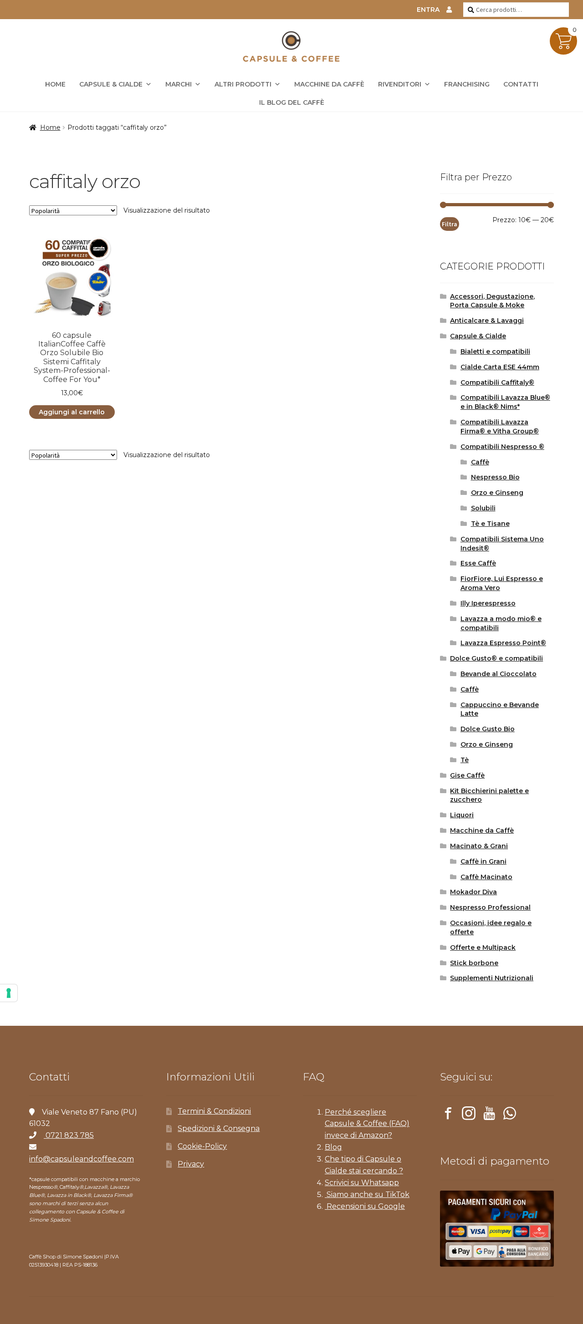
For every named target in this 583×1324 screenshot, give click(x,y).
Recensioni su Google (365, 1206)
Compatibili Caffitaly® (497, 382)
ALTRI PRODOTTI (243, 84)
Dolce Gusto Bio (487, 729)
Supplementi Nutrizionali (491, 978)
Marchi (178, 84)
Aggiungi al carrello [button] (72, 412)
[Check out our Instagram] (469, 1115)
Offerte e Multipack (483, 947)
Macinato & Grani (479, 846)
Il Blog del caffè (291, 102)
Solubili (483, 508)
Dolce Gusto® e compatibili (496, 658)
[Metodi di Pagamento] (497, 1229)
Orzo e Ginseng (497, 493)
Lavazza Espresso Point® (503, 643)
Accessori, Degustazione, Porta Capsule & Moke (492, 301)
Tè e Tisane (490, 523)
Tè (464, 760)
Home (50, 127)
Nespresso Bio (495, 477)
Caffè (480, 462)
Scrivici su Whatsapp (362, 1182)
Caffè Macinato (486, 877)
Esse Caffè (478, 563)
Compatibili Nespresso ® (502, 447)
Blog (333, 1147)
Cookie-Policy (202, 1146)
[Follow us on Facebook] (448, 1115)
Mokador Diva (473, 892)
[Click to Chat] (510, 1115)
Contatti (520, 84)
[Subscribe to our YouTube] (489, 1115)
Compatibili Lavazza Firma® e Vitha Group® (499, 426)
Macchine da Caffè (329, 84)
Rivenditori (399, 84)
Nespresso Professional (490, 907)
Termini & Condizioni (214, 1111)
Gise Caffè (467, 775)
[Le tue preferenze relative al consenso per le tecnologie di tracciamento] (8, 993)
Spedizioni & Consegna (219, 1128)
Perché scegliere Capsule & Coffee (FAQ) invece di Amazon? (367, 1124)
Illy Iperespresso (488, 603)
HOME (55, 84)
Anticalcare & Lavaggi (487, 320)
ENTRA (428, 9)
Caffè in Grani (483, 861)
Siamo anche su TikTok (367, 1194)
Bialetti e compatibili (495, 351)
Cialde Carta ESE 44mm (499, 367)
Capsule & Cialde (111, 84)
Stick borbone (474, 963)
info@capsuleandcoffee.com (81, 1159)
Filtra (449, 224)
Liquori (462, 815)
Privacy (191, 1164)
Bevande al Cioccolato (498, 674)
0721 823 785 (69, 1135)
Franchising (467, 84)
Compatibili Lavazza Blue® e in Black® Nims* (505, 402)
